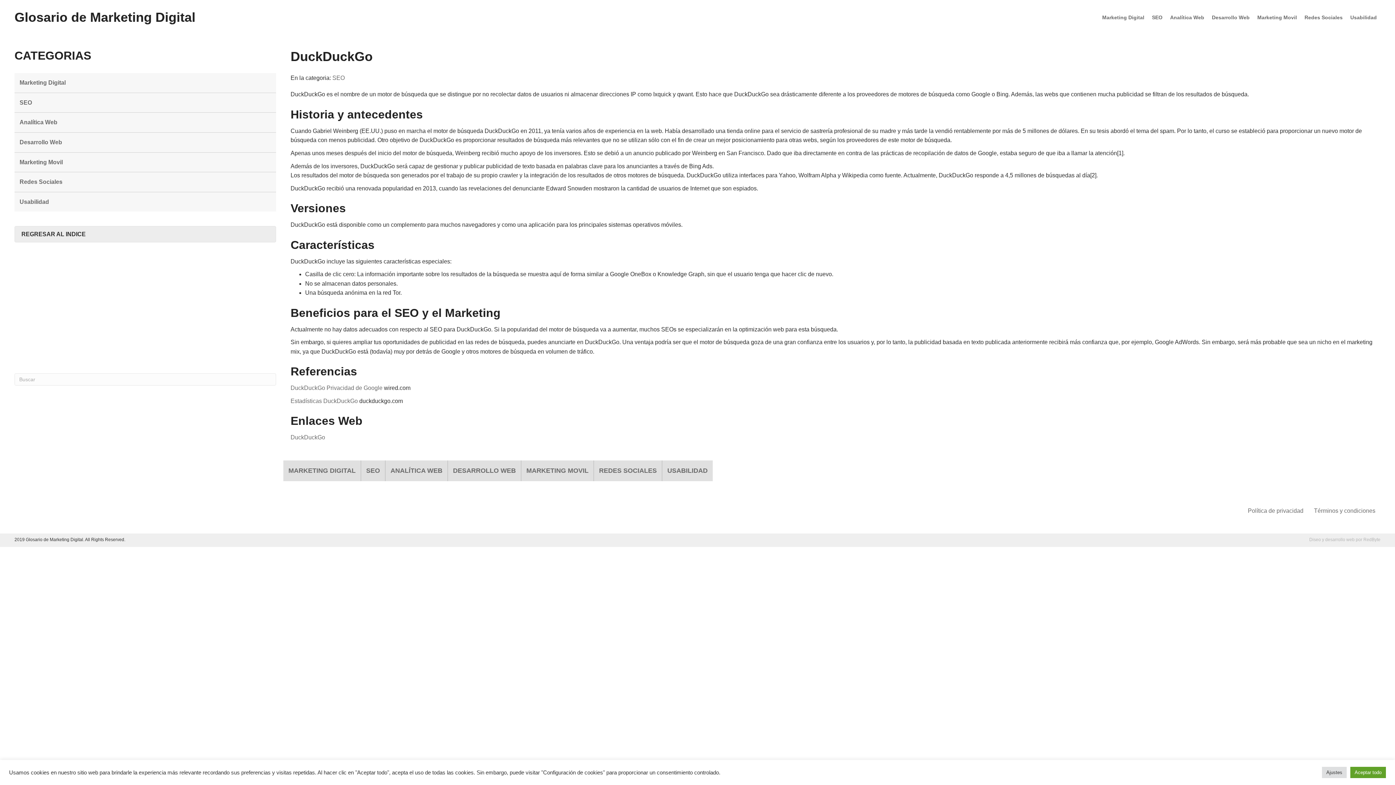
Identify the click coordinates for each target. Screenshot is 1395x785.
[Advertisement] (145, 308)
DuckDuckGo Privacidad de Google (337, 388)
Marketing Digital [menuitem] (1123, 17)
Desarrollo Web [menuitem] (1231, 17)
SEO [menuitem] (1157, 17)
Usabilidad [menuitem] (1363, 17)
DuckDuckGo (308, 437)
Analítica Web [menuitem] (1187, 17)
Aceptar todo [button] (1368, 772)
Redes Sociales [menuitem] (1324, 17)
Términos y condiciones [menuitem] (1344, 511)
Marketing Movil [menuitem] (1277, 17)
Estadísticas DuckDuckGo (324, 401)
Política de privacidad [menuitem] (1275, 511)
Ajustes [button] (1334, 772)
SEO (338, 78)
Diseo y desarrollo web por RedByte (1344, 539)
